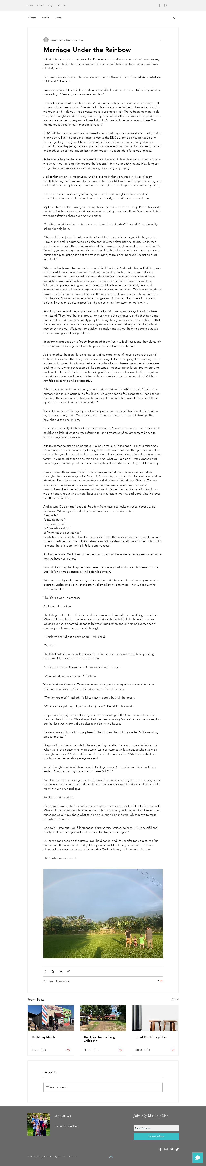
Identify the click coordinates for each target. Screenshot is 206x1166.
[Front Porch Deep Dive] (155, 1018)
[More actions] (161, 40)
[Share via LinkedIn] (60, 971)
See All (175, 999)
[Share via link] (68, 971)
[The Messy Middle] (51, 1018)
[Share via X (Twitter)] (52, 971)
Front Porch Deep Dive (151, 1037)
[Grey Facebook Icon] (159, 5)
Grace (58, 17)
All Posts (31, 17)
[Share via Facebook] (45, 971)
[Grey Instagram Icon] (166, 5)
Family (45, 17)
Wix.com (73, 1157)
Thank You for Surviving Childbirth (99, 1039)
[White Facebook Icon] (160, 1149)
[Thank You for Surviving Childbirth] (103, 1018)
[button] (174, 17)
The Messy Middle (43, 1037)
